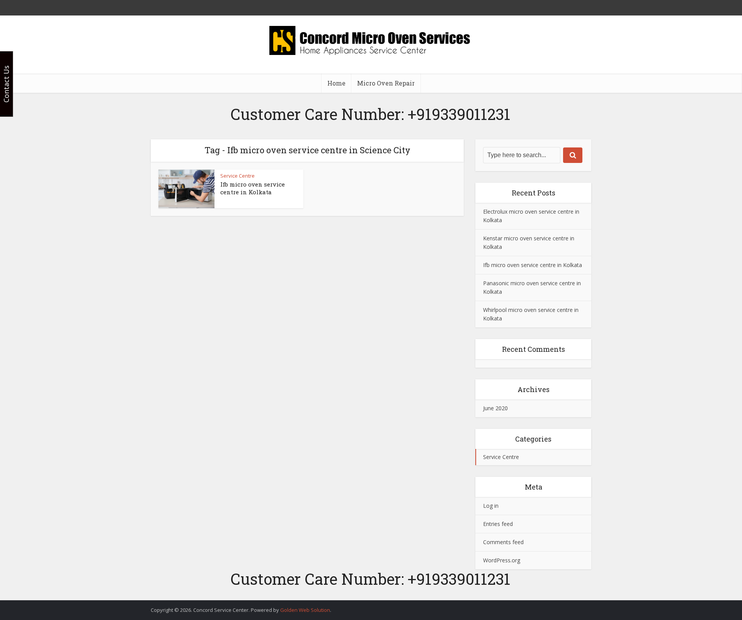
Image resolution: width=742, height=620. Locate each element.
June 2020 (495, 408)
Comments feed (503, 542)
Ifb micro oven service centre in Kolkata (252, 188)
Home (336, 83)
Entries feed (498, 524)
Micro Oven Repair (386, 83)
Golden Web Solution (305, 609)
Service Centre (237, 175)
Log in (491, 505)
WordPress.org (501, 560)
